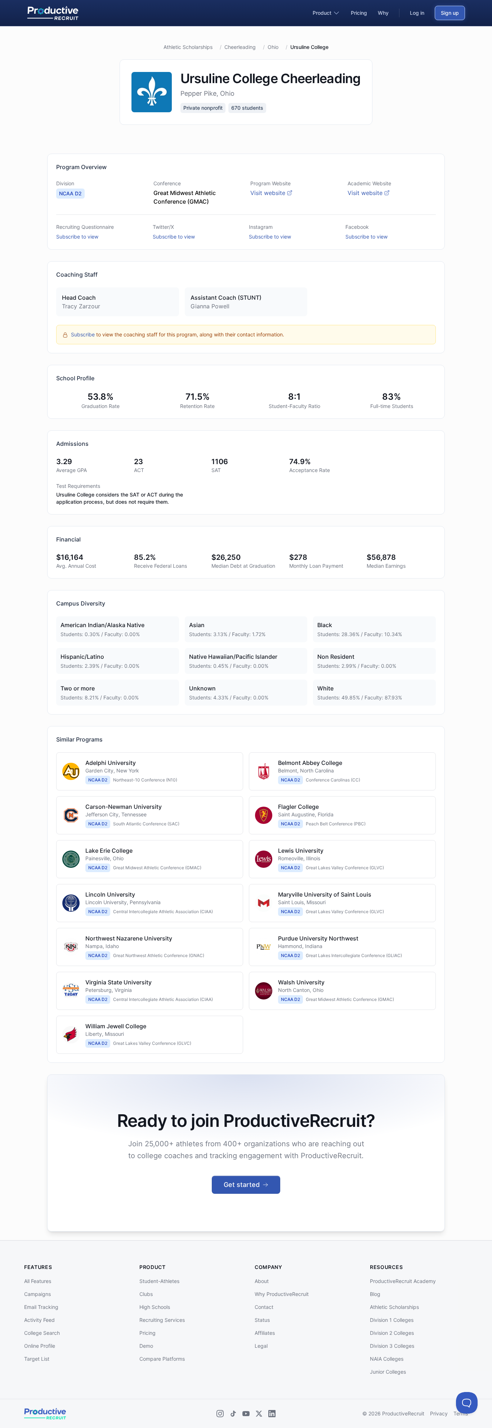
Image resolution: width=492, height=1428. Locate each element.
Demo (146, 1346)
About (262, 1281)
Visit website (267, 192)
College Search (42, 1333)
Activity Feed (39, 1320)
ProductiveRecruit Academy (403, 1281)
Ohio (273, 47)
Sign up (450, 13)
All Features (37, 1281)
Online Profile (39, 1346)
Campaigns (37, 1294)
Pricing (147, 1333)
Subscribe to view (77, 237)
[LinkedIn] (272, 1413)
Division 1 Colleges (391, 1320)
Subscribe (83, 334)
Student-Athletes (159, 1281)
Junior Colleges (388, 1372)
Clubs (146, 1294)
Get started (242, 1184)
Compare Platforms (162, 1359)
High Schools (154, 1307)
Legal (261, 1346)
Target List (36, 1359)
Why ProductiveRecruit (282, 1294)
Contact (264, 1307)
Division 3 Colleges (392, 1346)
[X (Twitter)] (259, 1413)
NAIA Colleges (386, 1359)
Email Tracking (41, 1307)
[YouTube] (246, 1413)
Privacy (439, 1413)
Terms (460, 1413)
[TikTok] (233, 1413)
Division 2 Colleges (392, 1333)
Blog (375, 1294)
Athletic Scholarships (188, 47)
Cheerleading (240, 47)
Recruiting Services (162, 1320)
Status (262, 1320)
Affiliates (265, 1333)
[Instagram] (220, 1413)
